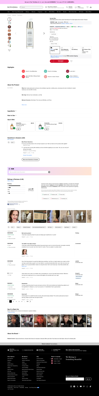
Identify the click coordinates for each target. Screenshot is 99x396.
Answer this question (27, 155)
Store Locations (39, 374)
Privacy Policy (10, 387)
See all (9, 50)
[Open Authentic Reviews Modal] (19, 204)
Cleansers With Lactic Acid (46, 338)
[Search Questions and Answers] (8, 142)
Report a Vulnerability (11, 380)
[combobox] (31, 7)
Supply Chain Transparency (12, 365)
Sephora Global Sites (11, 373)
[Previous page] (8, 301)
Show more (24, 104)
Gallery (23, 362)
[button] (70, 27)
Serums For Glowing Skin (70, 338)
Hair (46, 11)
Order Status (24, 363)
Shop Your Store (25, 378)
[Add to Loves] (71, 61)
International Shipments (41, 367)
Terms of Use (16, 387)
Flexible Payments (40, 376)
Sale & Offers (88, 11)
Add (18, 129)
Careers (8, 362)
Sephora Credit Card (26, 360)
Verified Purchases (26, 227)
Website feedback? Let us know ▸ (49, 344)
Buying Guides (39, 369)
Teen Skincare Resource (41, 380)
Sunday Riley (53, 18)
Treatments (14, 15)
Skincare (33, 11)
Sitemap (26, 387)
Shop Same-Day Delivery (26, 380)
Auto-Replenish (25, 371)
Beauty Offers (24, 373)
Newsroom (9, 360)
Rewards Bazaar (25, 374)
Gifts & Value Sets (72, 11)
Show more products (74, 77)
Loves (23, 376)
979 (27, 301)
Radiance (67, 23)
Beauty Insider (24, 358)
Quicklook (12, 129)
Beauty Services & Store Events (28, 369)
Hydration (63, 23)
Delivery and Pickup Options (42, 362)
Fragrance (40, 11)
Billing (38, 365)
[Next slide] (44, 33)
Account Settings (25, 367)
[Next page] (30, 301)
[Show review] (13, 216)
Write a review (10, 180)
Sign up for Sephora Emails (72, 376)
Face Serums (19, 15)
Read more (24, 266)
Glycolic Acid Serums (20, 338)
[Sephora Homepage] (12, 7)
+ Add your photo (11, 312)
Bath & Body (51, 11)
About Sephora (10, 358)
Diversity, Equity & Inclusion (12, 374)
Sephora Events (10, 369)
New (9, 11)
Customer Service (40, 358)
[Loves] (87, 7)
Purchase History (25, 365)
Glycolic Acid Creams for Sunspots (32, 338)
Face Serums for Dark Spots (58, 338)
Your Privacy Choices (33, 387)
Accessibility (39, 378)
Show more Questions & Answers (30, 159)
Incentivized (43, 221)
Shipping (38, 363)
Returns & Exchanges (41, 360)
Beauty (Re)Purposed (11, 378)
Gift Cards (81, 11)
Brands (64, 11)
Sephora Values (10, 363)
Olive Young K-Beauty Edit (17, 11)
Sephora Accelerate (11, 376)
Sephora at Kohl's (40, 373)
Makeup (27, 11)
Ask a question (60, 22)
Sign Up (88, 379)
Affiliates (9, 367)
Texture (71, 23)
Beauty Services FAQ (40, 371)
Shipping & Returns (55, 57)
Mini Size (59, 11)
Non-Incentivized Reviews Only (38, 227)
